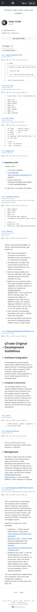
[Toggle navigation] (3, 3)
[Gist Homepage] (13, 3)
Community (27, 600)
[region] (18, 71)
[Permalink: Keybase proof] (3, 162)
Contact (13, 602)
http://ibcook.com (9, 30)
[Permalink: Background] (3, 452)
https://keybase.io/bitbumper (18, 175)
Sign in (24, 3)
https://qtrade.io (10, 477)
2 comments (17, 125)
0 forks (10, 60)
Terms (4, 600)
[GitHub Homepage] (13, 607)
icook (3, 55)
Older (21, 592)
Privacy (9, 600)
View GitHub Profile (19, 38)
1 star (25, 336)
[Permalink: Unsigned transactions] (3, 382)
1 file (4, 60)
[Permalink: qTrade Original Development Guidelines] (3, 347)
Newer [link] (16, 592)
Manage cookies (21, 602)
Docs (33, 600)
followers (7, 33)
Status (20, 600)
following (15, 33)
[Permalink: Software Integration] (3, 357)
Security (15, 600)
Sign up (32, 3)
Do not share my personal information (18, 604)
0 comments (17, 60)
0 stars (25, 60)
